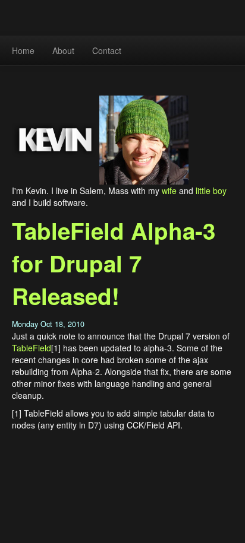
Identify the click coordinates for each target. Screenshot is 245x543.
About (63, 50)
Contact (106, 50)
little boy (211, 190)
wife (169, 190)
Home (23, 50)
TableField (31, 348)
